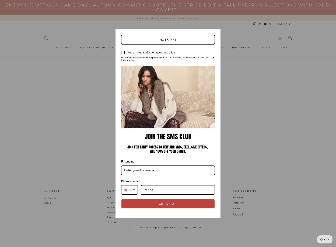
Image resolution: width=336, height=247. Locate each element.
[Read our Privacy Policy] (213, 58)
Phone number (130, 181)
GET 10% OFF (168, 203)
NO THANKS (168, 39)
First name (127, 161)
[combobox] (129, 190)
